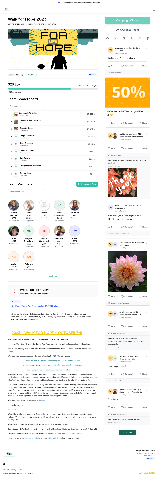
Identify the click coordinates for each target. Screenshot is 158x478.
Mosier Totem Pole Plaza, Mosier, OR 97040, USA (36, 306)
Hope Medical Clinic (28, 75)
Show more (127, 432)
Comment (128, 66)
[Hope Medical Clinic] (6, 9)
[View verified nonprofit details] (92, 74)
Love (113, 66)
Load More (53, 276)
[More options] (146, 48)
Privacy (13, 470)
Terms (20, 470)
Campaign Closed (127, 20)
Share (144, 66)
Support (6, 470)
